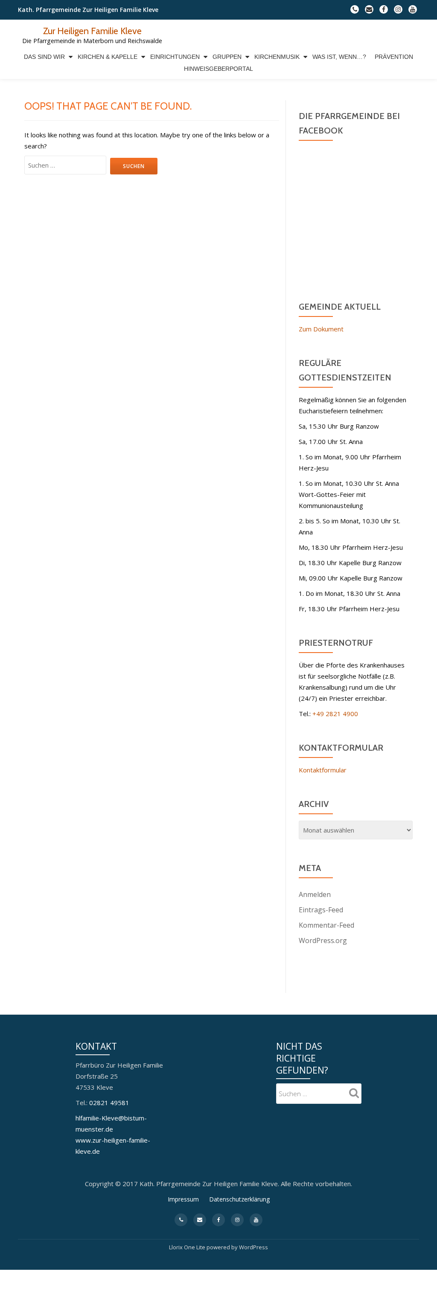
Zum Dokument (321, 329)
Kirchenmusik (277, 56)
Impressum (183, 1199)
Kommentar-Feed (326, 925)
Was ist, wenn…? (339, 56)
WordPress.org (323, 940)
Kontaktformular (323, 770)
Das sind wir (44, 56)
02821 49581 (109, 1102)
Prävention (394, 56)
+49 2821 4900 (335, 713)
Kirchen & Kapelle (107, 56)
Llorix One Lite (188, 1247)
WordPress (253, 1247)
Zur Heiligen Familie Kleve (92, 30)
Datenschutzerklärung (239, 1199)
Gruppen (227, 56)
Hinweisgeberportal (218, 68)
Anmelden (315, 894)
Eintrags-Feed (321, 909)
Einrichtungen (175, 56)
